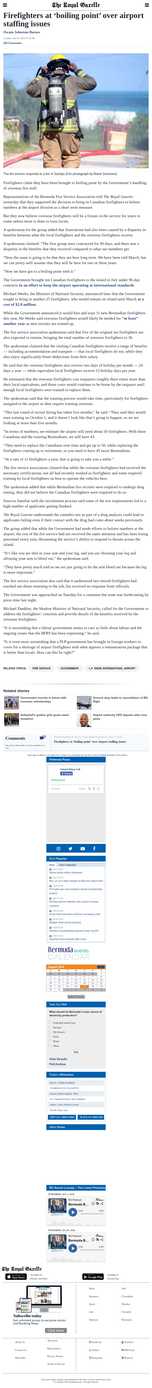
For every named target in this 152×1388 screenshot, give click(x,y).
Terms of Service (108, 755)
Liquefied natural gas (64, 1022)
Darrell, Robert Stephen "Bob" (64, 1093)
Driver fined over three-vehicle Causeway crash (74, 914)
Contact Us (21, 1350)
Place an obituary (91, 1117)
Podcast (128, 1357)
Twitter (95, 1350)
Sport (92, 1304)
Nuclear (57, 1027)
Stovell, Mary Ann (58, 1110)
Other (56, 1046)
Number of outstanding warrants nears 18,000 (74, 930)
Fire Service (41, 668)
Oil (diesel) (59, 1032)
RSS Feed (129, 1350)
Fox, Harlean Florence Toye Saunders (67, 1098)
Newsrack (127, 1319)
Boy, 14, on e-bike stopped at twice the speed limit (76, 881)
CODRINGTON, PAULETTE (64, 1088)
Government (70, 668)
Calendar (126, 1311)
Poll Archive (57, 1064)
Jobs (124, 1288)
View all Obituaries (62, 1117)
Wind (56, 1041)
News (92, 1288)
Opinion (93, 1319)
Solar (56, 1036)
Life (91, 1311)
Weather (126, 1304)
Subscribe (20, 1357)
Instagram (96, 1357)
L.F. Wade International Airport (112, 668)
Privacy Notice (55, 1356)
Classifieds (127, 1296)
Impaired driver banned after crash (67, 939)
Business (94, 1296)
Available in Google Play (113, 1276)
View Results (58, 1059)
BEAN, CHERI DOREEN (62, 1082)
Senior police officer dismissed (65, 872)
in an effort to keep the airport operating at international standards (76, 285)
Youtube (128, 1342)
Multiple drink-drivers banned (65, 922)
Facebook (96, 1342)
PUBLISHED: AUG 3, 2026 (61, 1194)
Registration (54, 1348)
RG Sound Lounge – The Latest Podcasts (77, 1187)
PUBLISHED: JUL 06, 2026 (61, 1230)
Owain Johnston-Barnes (21, 32)
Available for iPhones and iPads (39, 1276)
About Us (20, 1342)
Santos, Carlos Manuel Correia (64, 1104)
